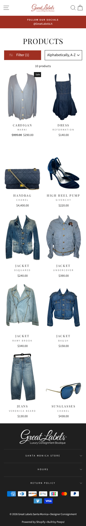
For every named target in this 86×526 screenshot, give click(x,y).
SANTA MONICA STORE (42, 455)
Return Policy (43, 483)
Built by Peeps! (55, 522)
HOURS (43, 469)
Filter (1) (22, 54)
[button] (73, 8)
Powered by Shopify (33, 522)
